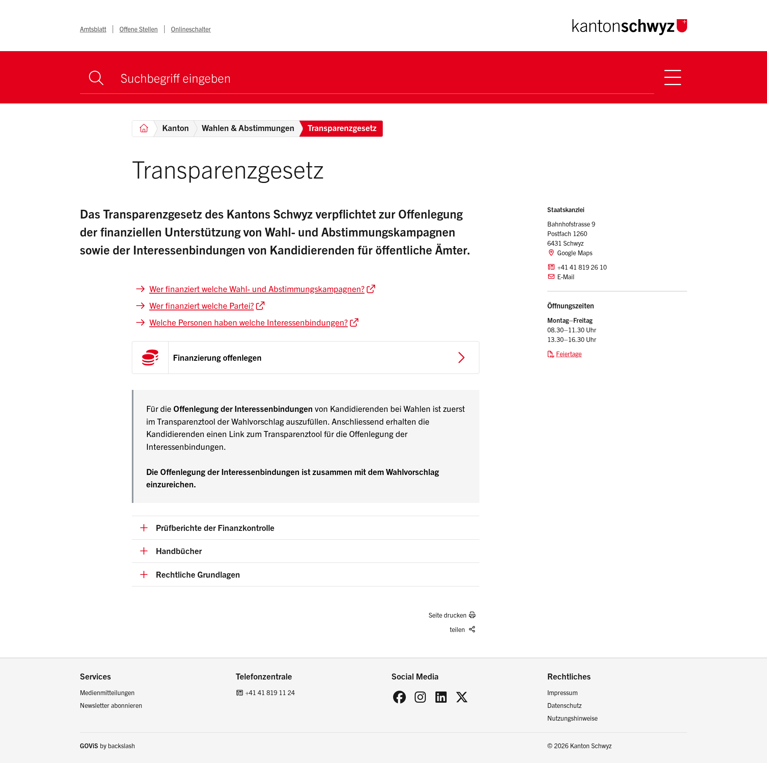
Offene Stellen (138, 29)
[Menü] (672, 77)
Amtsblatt (93, 29)
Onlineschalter (191, 29)
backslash (121, 745)
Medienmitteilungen (107, 692)
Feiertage (569, 354)
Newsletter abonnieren (111, 705)
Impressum (562, 692)
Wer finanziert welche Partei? (201, 305)
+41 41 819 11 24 (270, 692)
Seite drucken (448, 615)
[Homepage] (629, 25)
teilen (457, 629)
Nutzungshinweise (572, 718)
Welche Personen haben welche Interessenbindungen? (248, 322)
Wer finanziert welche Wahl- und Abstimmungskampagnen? (257, 288)
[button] (305, 527)
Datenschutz (564, 705)
